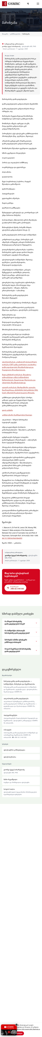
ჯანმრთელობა (15, 34)
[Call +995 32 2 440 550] (28, 4)
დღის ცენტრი (7, 410)
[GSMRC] (11, 3)
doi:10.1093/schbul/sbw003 (12, 538)
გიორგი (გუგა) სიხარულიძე (11, 46)
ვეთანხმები (18, 1033)
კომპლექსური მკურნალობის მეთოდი (17, 415)
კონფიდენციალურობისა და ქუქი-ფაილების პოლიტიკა (21, 1029)
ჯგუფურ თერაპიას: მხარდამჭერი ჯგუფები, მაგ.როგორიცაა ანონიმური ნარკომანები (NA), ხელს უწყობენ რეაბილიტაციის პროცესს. (20, 390)
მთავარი (5, 34)
